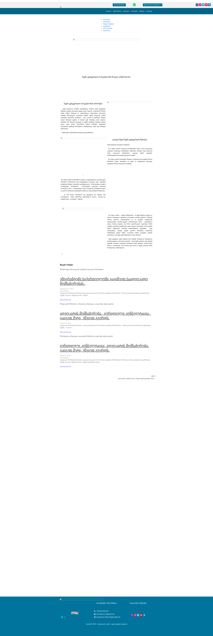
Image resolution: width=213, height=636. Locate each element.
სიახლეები (134, 11)
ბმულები (142, 11)
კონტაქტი (149, 11)
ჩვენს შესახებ (117, 11)
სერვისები (126, 11)
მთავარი (108, 11)
